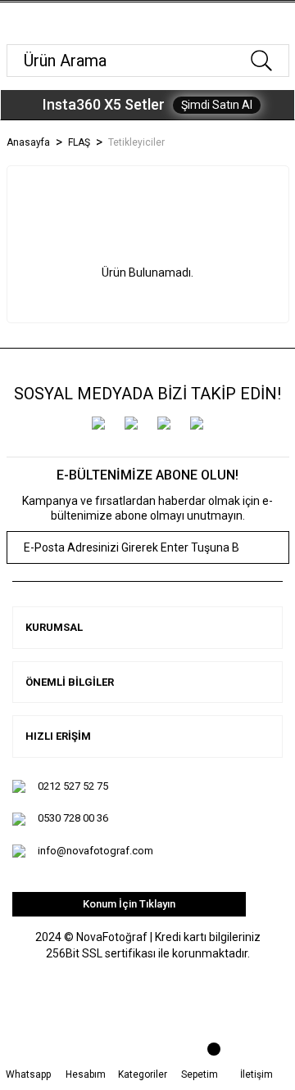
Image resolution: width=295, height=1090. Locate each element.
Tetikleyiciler (136, 142)
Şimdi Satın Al (216, 104)
